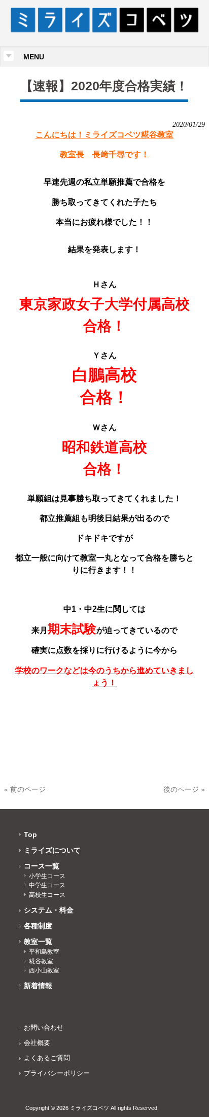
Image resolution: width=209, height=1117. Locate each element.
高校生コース (47, 894)
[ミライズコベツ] (105, 30)
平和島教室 (44, 951)
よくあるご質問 (47, 1058)
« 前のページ (25, 789)
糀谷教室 (41, 961)
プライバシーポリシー (57, 1073)
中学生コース (47, 885)
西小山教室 (44, 970)
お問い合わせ (43, 1027)
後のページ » (184, 789)
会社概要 (37, 1042)
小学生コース (47, 876)
